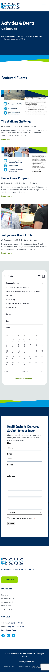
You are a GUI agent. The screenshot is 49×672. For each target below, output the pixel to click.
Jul (42, 371)
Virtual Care (6, 609)
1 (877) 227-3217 (16, 623)
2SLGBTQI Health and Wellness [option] (17, 288)
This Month (24, 371)
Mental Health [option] (11, 307)
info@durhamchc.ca (15, 626)
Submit (11, 524)
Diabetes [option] (9, 295)
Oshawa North (7, 602)
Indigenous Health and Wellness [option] (17, 303)
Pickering (5, 595)
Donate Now (9, 579)
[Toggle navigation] (44, 6)
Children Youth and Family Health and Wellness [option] (23, 292)
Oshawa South (7, 598)
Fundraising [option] (10, 299)
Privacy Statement (26, 662)
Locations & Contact (10, 630)
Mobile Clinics (7, 606)
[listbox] (24, 297)
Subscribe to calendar (23, 378)
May (7, 371)
